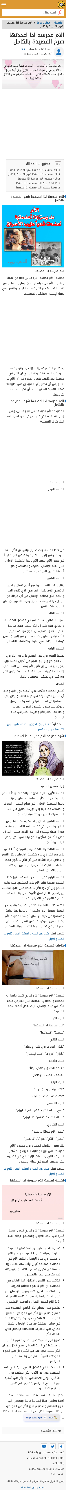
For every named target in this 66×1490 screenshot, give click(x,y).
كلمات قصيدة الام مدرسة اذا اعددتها (37, 183)
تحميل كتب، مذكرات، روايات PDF (46, 1452)
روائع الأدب (58, 1463)
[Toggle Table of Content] (56, 164)
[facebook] (61, 1446)
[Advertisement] (33, 125)
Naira (24, 49)
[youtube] (44, 1446)
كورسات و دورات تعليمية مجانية (46, 1469)
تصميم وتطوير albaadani (33, 1487)
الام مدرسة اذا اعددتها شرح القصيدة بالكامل (33, 170)
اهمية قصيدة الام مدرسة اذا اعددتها (37, 188)
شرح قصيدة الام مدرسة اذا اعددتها (38, 179)
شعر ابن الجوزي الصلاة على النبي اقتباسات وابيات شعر (35, 726)
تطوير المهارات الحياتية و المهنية (45, 1458)
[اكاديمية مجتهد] (61, 4)
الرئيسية (58, 22)
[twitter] (53, 1446)
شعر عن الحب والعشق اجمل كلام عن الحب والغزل (33, 936)
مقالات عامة (57, 1474)
